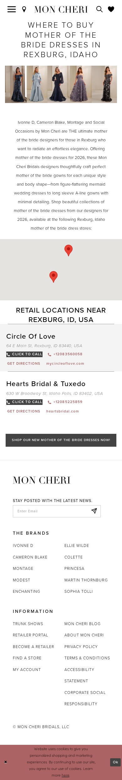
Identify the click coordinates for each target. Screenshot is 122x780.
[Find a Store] (24, 9)
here (65, 775)
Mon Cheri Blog (82, 623)
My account (27, 669)
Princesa (74, 568)
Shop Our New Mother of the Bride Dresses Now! (61, 440)
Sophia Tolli (78, 591)
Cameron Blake (30, 557)
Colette (73, 557)
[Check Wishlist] (111, 9)
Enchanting (26, 591)
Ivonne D (23, 545)
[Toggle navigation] (12, 9)
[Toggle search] (99, 9)
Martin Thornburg (86, 580)
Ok (115, 762)
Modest (21, 580)
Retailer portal (30, 635)
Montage (23, 568)
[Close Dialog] (5, 762)
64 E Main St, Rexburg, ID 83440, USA (44, 345)
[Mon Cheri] (41, 479)
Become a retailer (33, 646)
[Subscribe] (94, 511)
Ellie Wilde (76, 545)
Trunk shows (28, 623)
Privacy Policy (81, 646)
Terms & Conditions (87, 658)
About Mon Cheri (84, 635)
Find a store (27, 658)
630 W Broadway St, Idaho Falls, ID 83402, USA (54, 393)
